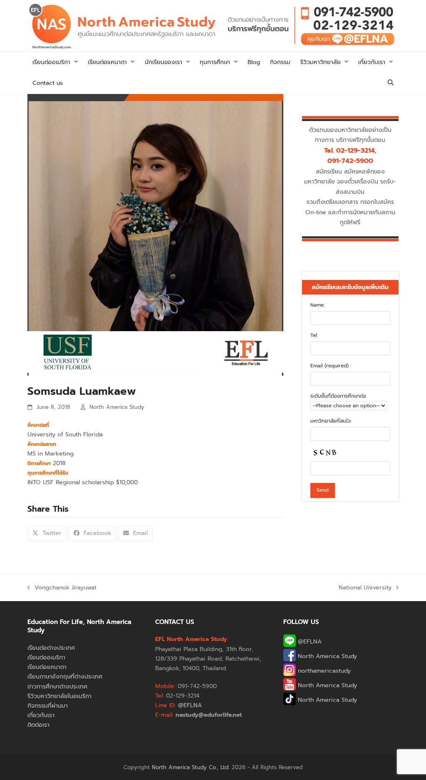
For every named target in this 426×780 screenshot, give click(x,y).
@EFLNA (309, 641)
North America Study (116, 407)
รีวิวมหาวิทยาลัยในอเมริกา (59, 696)
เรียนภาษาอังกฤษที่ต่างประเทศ (64, 676)
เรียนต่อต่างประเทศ (51, 648)
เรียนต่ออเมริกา (46, 657)
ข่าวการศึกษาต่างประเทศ (57, 686)
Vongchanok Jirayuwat (62, 587)
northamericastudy (323, 670)
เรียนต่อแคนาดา (47, 667)
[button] (391, 83)
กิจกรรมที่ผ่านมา (47, 705)
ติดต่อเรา (38, 725)
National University (365, 587)
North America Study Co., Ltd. (191, 767)
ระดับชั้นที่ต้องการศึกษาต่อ (338, 396)
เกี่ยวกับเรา (40, 715)
